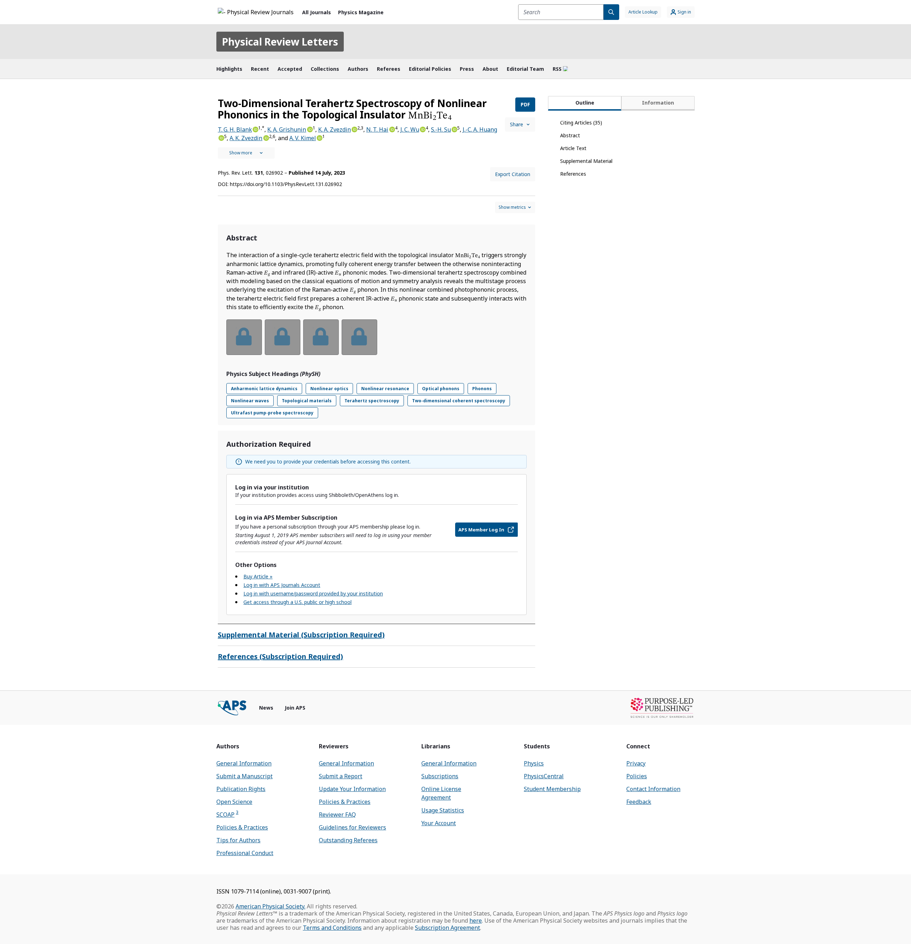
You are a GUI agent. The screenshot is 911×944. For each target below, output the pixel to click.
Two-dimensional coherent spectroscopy (458, 401)
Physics (534, 763)
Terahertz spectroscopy (371, 401)
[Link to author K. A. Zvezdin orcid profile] (354, 129)
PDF (525, 104)
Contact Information (653, 789)
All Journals (316, 12)
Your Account (438, 823)
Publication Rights (240, 789)
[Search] (611, 12)
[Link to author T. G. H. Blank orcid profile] (255, 129)
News (266, 707)
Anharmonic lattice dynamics (264, 389)
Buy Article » (258, 576)
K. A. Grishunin (286, 129)
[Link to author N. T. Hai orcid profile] (391, 129)
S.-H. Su (441, 129)
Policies (636, 776)
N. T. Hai (377, 129)
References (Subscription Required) (280, 656)
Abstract (570, 135)
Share (516, 124)
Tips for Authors (238, 840)
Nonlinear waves (250, 401)
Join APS (295, 707)
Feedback (638, 802)
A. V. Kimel (302, 138)
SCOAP (227, 814)
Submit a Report (340, 776)
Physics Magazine (361, 12)
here (475, 920)
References (573, 173)
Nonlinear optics (329, 389)
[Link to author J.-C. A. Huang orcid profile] (221, 137)
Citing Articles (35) (581, 122)
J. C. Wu (409, 129)
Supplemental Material (586, 161)
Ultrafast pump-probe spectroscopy (272, 413)
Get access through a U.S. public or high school (297, 602)
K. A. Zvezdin (334, 129)
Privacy (636, 763)
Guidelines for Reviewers (352, 827)
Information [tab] (658, 102)
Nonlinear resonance (385, 389)
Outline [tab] (584, 102)
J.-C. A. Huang (480, 129)
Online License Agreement (441, 793)
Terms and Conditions (332, 928)
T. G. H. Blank (235, 129)
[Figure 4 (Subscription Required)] (359, 337)
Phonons (482, 389)
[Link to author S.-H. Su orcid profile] (454, 129)
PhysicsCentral (544, 776)
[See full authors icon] (246, 153)
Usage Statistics (442, 810)
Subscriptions (439, 776)
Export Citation (512, 174)
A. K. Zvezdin (246, 138)
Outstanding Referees (348, 840)
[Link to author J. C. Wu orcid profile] (422, 129)
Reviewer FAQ (337, 814)
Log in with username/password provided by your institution (313, 593)
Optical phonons (440, 389)
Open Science (234, 802)
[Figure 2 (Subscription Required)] (282, 337)
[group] (376, 341)
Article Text (573, 148)
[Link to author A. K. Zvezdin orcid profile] (265, 137)
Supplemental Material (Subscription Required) (301, 635)
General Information (244, 763)
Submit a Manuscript (244, 776)
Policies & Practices (242, 827)
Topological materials (307, 401)
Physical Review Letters (280, 41)
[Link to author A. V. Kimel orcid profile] (319, 137)
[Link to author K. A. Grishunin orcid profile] (309, 129)
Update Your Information (352, 789)
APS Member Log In (481, 529)
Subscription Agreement (447, 928)
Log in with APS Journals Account (281, 585)
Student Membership (552, 789)
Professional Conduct (244, 853)
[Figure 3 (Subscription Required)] (321, 337)
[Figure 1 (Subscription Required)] (244, 337)
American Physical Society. (270, 906)
